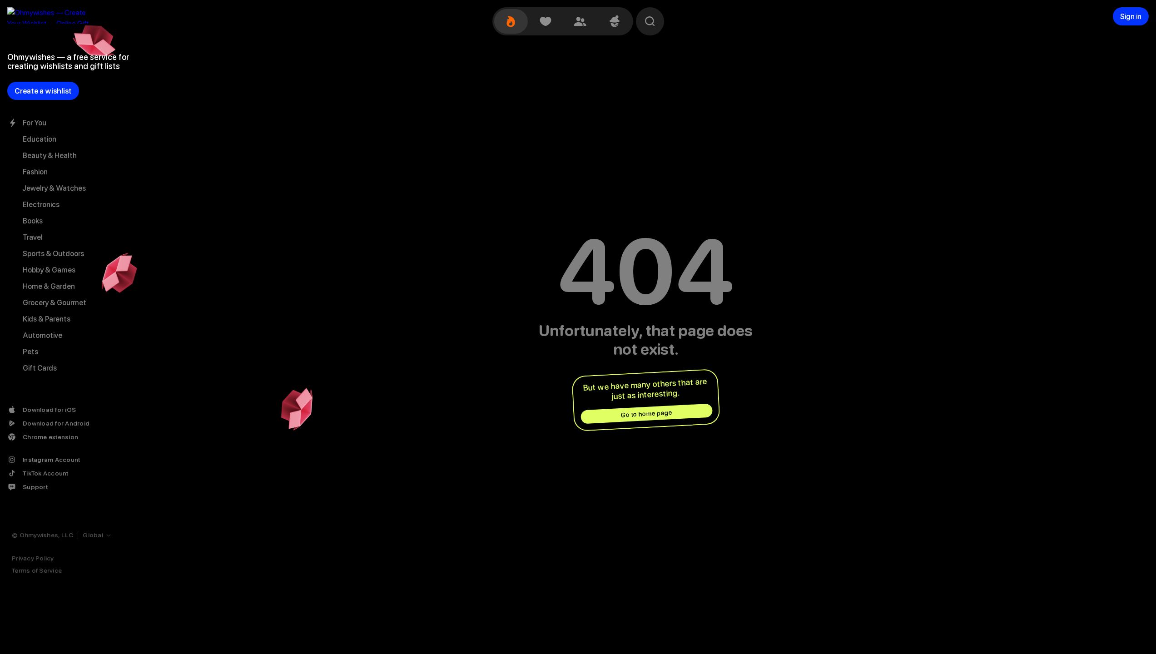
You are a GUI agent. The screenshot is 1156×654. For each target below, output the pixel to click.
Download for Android (56, 423)
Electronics (41, 204)
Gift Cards (40, 368)
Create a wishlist (43, 91)
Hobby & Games (49, 270)
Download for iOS (49, 409)
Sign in (1130, 16)
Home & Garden (49, 286)
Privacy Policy (33, 558)
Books (33, 221)
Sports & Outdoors (53, 253)
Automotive (42, 335)
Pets (30, 351)
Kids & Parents (46, 319)
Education (39, 139)
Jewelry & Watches (54, 188)
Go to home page (646, 414)
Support (35, 486)
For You (34, 123)
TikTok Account (46, 473)
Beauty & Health (50, 155)
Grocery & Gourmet (54, 302)
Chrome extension (50, 437)
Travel (33, 237)
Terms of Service (37, 570)
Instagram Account (51, 459)
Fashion (35, 172)
